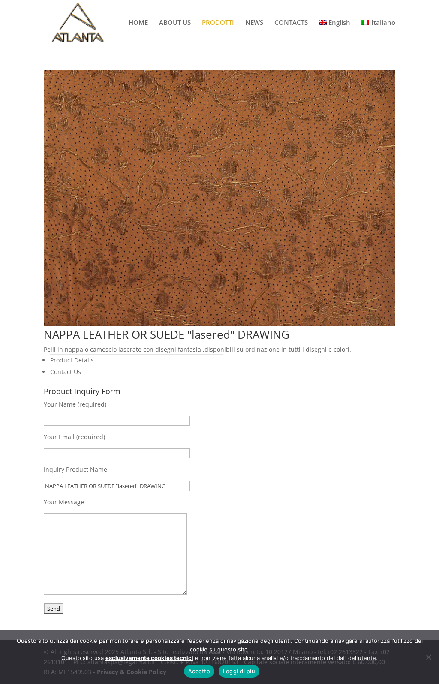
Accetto (199, 671)
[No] (428, 657)
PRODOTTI (218, 23)
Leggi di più (239, 671)
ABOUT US (175, 23)
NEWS (254, 23)
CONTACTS (291, 23)
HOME (138, 23)
